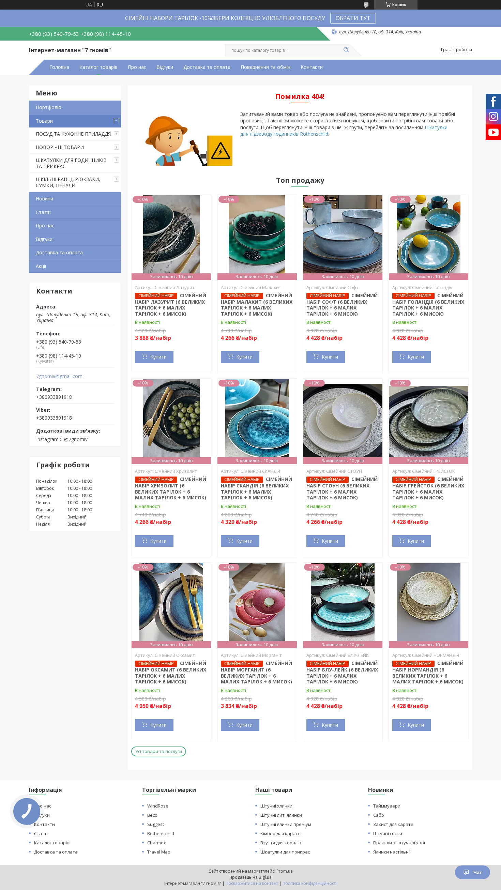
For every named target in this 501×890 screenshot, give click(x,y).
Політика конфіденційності (310, 883)
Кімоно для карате (280, 833)
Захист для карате (393, 824)
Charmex (156, 843)
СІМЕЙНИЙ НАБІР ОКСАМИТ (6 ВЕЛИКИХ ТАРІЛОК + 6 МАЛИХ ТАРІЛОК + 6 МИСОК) (170, 672)
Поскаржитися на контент (252, 883)
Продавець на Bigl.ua (250, 877)
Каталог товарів (98, 67)
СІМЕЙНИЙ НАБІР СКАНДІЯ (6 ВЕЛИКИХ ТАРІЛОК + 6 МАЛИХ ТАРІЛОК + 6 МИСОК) (256, 488)
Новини (44, 198)
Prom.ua (284, 871)
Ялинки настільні (391, 852)
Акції (41, 266)
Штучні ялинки (276, 806)
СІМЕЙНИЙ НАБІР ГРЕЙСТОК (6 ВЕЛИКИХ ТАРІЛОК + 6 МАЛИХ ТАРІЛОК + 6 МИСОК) (428, 488)
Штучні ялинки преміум (285, 824)
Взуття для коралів (280, 843)
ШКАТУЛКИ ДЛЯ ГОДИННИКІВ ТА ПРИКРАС (71, 163)
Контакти (312, 67)
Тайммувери (386, 806)
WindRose (157, 806)
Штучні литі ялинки (281, 815)
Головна (59, 67)
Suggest (155, 824)
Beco (152, 815)
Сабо (378, 815)
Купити (158, 356)
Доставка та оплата (206, 67)
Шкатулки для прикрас (285, 852)
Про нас (137, 67)
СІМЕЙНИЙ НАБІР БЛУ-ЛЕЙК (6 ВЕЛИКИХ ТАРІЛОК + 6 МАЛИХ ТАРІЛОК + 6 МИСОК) (342, 672)
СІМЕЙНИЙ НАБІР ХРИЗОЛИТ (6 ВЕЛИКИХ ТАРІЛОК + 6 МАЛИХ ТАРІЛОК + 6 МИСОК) (170, 488)
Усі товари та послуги (158, 751)
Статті (43, 212)
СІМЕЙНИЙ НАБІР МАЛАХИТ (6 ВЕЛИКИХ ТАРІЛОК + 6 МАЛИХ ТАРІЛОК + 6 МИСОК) (256, 304)
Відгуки (164, 67)
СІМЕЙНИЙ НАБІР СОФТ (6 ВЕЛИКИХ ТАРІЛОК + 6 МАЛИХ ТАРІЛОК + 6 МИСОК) (342, 304)
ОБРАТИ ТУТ (353, 18)
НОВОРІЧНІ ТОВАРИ (60, 147)
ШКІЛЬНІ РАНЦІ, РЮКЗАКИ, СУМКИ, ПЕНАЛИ (68, 182)
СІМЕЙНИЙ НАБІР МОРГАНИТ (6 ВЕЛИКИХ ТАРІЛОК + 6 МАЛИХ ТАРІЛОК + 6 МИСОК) (256, 672)
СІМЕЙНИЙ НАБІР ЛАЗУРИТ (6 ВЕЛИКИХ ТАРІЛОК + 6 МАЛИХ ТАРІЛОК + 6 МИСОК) (170, 304)
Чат (477, 872)
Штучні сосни (387, 833)
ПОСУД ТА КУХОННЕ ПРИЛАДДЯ (73, 134)
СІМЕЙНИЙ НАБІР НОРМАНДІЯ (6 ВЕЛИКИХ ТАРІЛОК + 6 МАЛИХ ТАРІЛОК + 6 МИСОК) (428, 672)
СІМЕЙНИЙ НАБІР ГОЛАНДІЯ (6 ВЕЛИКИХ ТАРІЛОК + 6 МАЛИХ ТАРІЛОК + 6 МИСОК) (428, 304)
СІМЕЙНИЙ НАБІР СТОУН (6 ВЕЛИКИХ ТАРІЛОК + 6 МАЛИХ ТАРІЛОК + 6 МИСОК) (342, 488)
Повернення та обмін (265, 67)
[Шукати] (346, 50)
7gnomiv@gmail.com (59, 376)
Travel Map (158, 852)
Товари (44, 121)
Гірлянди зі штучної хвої (399, 843)
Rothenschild (160, 833)
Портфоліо (48, 107)
